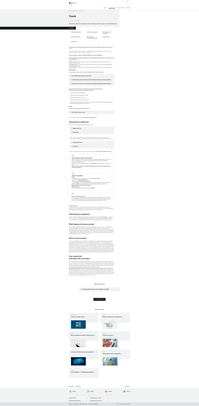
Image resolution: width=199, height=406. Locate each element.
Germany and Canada (120, 7)
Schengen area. (74, 59)
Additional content (106, 36)
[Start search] (129, 4)
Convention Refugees (73, 67)
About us (105, 7)
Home (70, 10)
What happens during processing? (107, 33)
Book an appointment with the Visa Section (103, 151)
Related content (74, 41)
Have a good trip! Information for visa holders (92, 37)
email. (70, 48)
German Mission (95, 163)
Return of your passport (75, 36)
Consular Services (112, 8)
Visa (79, 10)
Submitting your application (92, 32)
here (95, 117)
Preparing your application (76, 32)
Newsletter (128, 7)
